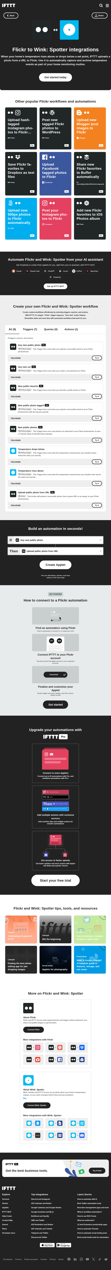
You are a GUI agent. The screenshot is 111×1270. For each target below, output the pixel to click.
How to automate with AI (87, 1199)
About (60, 1259)
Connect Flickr (34, 1030)
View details (16, 358)
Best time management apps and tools (93, 1208)
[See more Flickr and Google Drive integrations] (77, 1059)
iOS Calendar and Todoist (41, 1229)
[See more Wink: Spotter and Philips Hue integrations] (33, 1135)
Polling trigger (26, 349)
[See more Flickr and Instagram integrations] (33, 1047)
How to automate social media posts (92, 1233)
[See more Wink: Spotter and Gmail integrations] (55, 1135)
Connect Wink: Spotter (37, 1105)
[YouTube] (87, 1259)
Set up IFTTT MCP (55, 286)
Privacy (53, 1259)
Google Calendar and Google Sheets (46, 1208)
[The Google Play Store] (63, 1245)
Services (5, 1199)
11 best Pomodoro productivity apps (92, 1224)
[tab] (12, 329)
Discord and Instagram (40, 1199)
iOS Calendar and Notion (41, 1203)
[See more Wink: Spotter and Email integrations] (77, 1135)
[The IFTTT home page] (8, 5)
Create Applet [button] (55, 564)
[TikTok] (100, 1259)
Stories (5, 1203)
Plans (4, 1229)
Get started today (55, 77)
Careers (18, 1259)
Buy (25, 1098)
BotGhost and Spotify (40, 1216)
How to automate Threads (87, 1229)
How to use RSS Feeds (86, 1216)
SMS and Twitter (37, 1220)
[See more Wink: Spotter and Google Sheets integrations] (55, 1123)
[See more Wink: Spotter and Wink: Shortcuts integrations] (77, 1123)
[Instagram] (81, 1259)
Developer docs (8, 1233)
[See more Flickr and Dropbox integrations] (77, 1047)
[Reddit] (106, 1259)
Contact (43, 1259)
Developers (8, 1259)
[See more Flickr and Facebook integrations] (55, 1059)
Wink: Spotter (51, 49)
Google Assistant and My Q (42, 1212)
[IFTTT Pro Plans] (43, 345)
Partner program (31, 1259)
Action (23, 496)
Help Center (7, 1216)
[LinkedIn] (75, 1259)
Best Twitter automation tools (89, 1203)
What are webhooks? (86, 1220)
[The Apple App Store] (47, 1245)
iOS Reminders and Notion (42, 1224)
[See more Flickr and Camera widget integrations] (33, 1059)
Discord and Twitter (39, 1237)
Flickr (19, 49)
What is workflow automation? (89, 1212)
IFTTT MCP (6, 1212)
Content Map (7, 1220)
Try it (97, 358)
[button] (107, 5)
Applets (5, 1208)
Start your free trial (55, 880)
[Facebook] (69, 1259)
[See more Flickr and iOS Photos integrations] (55, 1047)
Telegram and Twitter (39, 1233)
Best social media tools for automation (93, 1237)
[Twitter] (93, 1259)
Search (5, 1224)
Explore (6, 1194)
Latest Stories (84, 1194)
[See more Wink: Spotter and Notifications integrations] (33, 1123)
